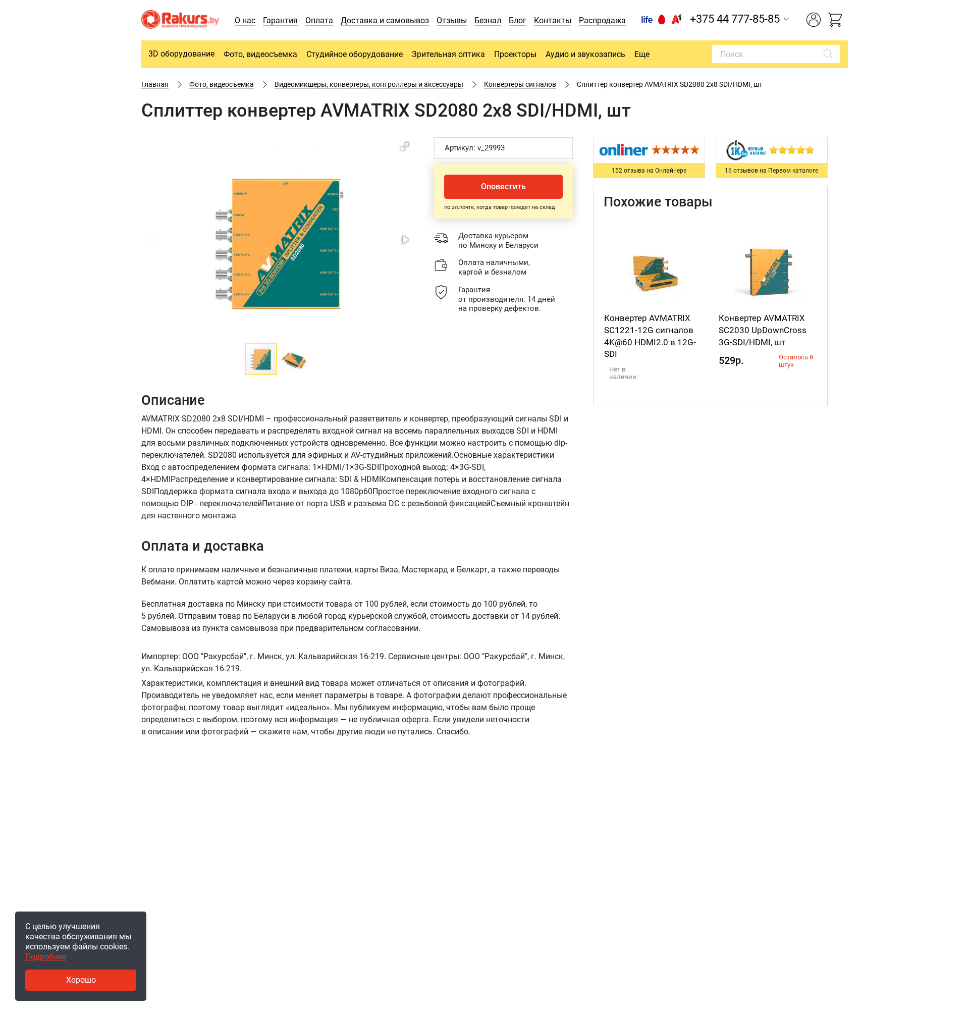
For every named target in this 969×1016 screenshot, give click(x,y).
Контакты (552, 20)
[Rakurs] (180, 20)
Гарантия (280, 20)
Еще (642, 54)
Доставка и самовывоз (385, 20)
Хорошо (81, 980)
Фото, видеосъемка (260, 54)
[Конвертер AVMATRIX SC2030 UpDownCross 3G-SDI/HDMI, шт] (768, 272)
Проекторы (515, 54)
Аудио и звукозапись (585, 54)
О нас (245, 20)
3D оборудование (181, 54)
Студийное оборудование (354, 54)
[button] (405, 146)
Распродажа (602, 20)
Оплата (319, 20)
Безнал (487, 20)
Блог (517, 20)
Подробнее (45, 956)
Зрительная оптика (448, 54)
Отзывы (452, 20)
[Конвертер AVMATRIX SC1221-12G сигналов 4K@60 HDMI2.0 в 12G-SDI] (653, 272)
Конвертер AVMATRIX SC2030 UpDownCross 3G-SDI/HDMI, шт (762, 330)
